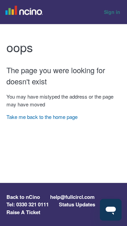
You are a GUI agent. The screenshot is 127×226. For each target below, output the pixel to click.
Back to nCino (23, 197)
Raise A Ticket (23, 212)
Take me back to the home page (42, 116)
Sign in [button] (112, 11)
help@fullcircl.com (72, 197)
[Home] (25, 12)
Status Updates (77, 204)
